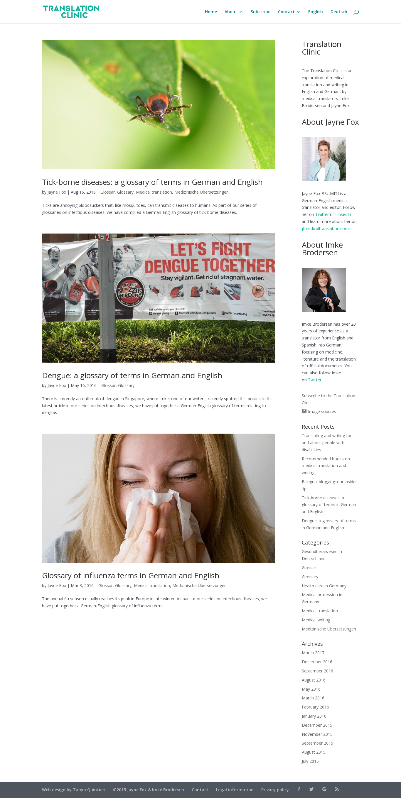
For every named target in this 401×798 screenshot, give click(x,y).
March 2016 (313, 698)
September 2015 (317, 743)
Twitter (322, 214)
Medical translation (154, 192)
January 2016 (314, 716)
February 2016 (315, 707)
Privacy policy (275, 789)
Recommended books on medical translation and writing (326, 466)
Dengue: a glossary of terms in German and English (132, 375)
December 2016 (317, 662)
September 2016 (317, 671)
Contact (286, 12)
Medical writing (316, 620)
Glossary (125, 192)
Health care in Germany (324, 586)
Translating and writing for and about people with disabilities (327, 442)
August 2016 (314, 680)
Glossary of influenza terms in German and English (130, 575)
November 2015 (317, 734)
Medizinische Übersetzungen (201, 192)
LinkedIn (343, 214)
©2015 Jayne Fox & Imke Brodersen (148, 789)
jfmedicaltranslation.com (325, 228)
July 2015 (310, 761)
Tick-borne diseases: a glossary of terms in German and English (152, 182)
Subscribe (260, 12)
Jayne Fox (57, 192)
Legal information (235, 789)
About (231, 12)
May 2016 (311, 689)
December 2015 (317, 725)
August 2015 (314, 752)
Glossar (107, 192)
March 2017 (313, 652)
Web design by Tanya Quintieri (73, 789)
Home (211, 12)
